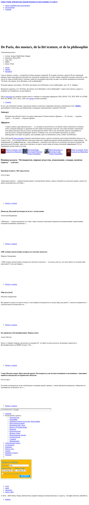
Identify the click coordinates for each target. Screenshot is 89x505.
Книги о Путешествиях (18, 427)
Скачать (8, 102)
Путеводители (15, 437)
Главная (8, 413)
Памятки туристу (11, 453)
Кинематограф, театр (17, 425)
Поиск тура (9, 449)
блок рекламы (19, 138)
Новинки (8, 447)
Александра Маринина (14, 152)
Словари (13, 439)
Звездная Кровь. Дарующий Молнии (34, 151)
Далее (7, 68)
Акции (7, 451)
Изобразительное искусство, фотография (25, 421)
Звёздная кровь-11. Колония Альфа (56, 151)
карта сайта (9, 492)
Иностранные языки (17, 423)
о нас (7, 486)
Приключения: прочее (18, 435)
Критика (13, 429)
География (13, 419)
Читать (7, 69)
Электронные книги (12, 443)
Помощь (8, 455)
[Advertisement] (31, 27)
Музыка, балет (15, 433)
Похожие (8, 71)
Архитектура (14, 417)
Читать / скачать (11, 203)
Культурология (15, 431)
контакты (8, 490)
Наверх (8, 499)
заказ (7, 488)
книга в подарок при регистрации (17, 5)
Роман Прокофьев (34, 154)
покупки (9, 96)
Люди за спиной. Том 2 (14, 150)
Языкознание (14, 441)
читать (31, 98)
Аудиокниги (9, 445)
